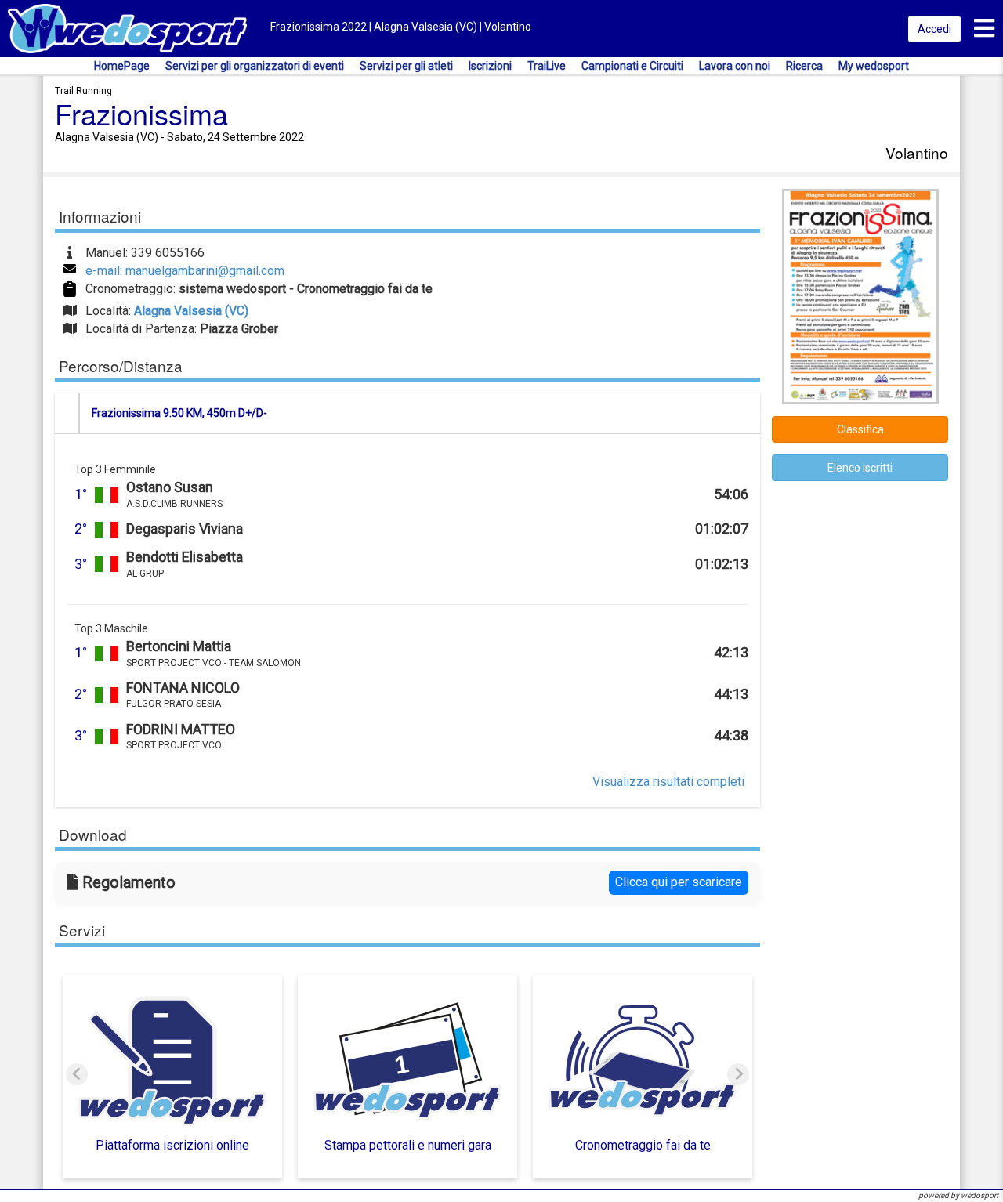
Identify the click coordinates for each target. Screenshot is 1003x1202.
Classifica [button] (860, 429)
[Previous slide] (77, 1074)
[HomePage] (127, 27)
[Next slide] (738, 1074)
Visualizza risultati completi (668, 781)
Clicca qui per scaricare (678, 881)
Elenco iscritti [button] (860, 468)
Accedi (934, 29)
